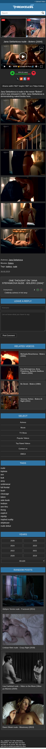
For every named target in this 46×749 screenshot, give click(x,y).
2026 (12, 541)
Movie (23, 428)
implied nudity (7, 519)
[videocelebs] (23, 9)
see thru (4, 507)
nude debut (6, 526)
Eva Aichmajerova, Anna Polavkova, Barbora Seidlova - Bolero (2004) (32, 371)
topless (4, 471)
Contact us (23, 449)
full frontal (5, 487)
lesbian (4, 503)
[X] (17, 78)
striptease (5, 523)
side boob (5, 500)
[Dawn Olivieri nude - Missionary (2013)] (23, 724)
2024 (12, 546)
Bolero (11, 263)
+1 (38, 290)
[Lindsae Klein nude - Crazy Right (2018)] (23, 644)
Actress (23, 422)
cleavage (5, 494)
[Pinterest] (28, 78)
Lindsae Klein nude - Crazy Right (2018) (19, 648)
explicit (4, 513)
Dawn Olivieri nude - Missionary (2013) (18, 727)
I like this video (12, 73)
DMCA (23, 454)
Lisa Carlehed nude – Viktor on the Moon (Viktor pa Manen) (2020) (22, 687)
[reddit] (21, 78)
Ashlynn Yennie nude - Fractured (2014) (19, 609)
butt (2, 478)
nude (3, 468)
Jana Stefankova (16, 260)
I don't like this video (33, 73)
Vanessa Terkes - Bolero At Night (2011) (31, 400)
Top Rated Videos (23, 443)
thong (3, 510)
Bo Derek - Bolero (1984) (30, 384)
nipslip (4, 516)
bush (3, 491)
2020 (12, 556)
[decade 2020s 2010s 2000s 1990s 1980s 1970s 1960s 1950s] (23, 561)
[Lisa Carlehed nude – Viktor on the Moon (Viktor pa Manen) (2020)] (23, 683)
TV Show (23, 433)
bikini (3, 497)
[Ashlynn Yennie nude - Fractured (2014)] (23, 606)
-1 (41, 290)
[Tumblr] (24, 78)
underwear (5, 484)
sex (2, 474)
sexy (3, 481)
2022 (12, 551)
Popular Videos (23, 438)
